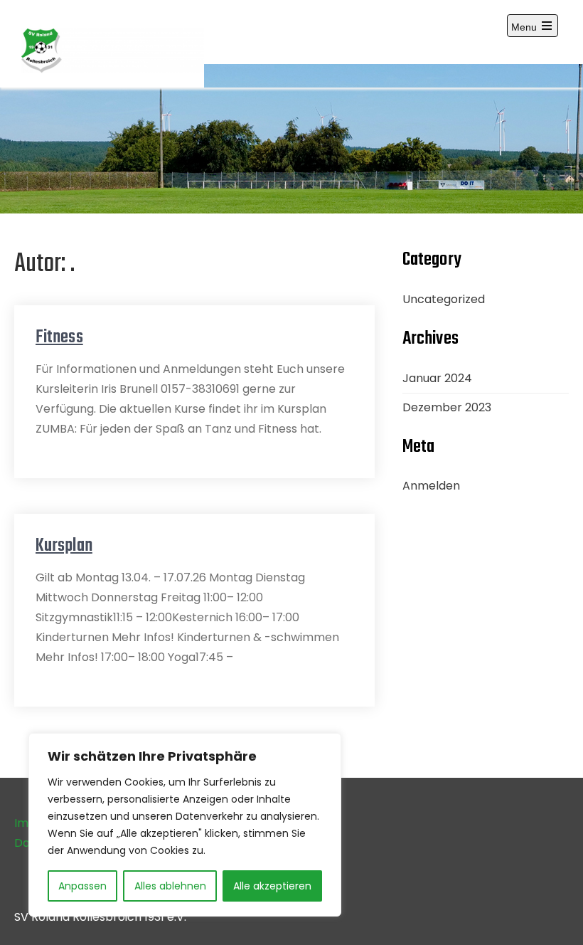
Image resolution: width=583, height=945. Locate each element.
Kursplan (64, 546)
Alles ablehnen (170, 886)
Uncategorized (443, 299)
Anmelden (431, 485)
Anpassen (82, 886)
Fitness (59, 337)
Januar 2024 (437, 378)
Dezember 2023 (446, 407)
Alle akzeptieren (272, 886)
